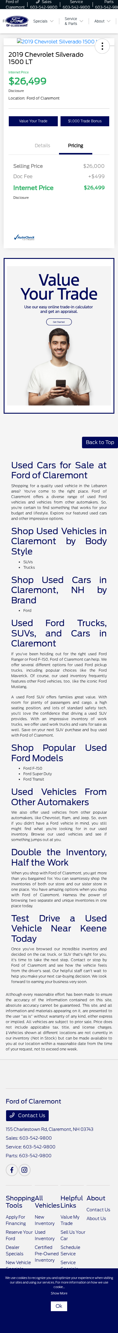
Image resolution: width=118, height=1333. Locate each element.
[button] (102, 46)
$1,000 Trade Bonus (85, 121)
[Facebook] (12, 1170)
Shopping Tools (20, 1202)
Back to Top (100, 442)
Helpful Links (72, 1202)
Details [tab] (42, 145)
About (96, 1198)
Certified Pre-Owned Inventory (47, 1254)
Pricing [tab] (75, 145)
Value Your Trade (33, 121)
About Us (96, 1218)
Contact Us (31, 1115)
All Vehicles (47, 1202)
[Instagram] (24, 1170)
